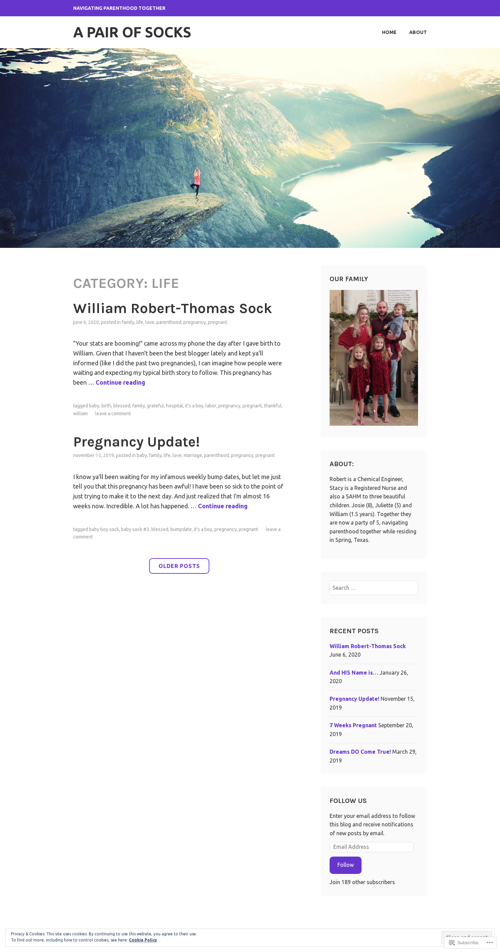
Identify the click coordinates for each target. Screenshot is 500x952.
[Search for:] (374, 588)
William (80, 413)
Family (128, 322)
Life (139, 322)
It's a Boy (194, 405)
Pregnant (217, 322)
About (418, 32)
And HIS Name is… (354, 673)
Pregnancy (194, 322)
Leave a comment (113, 413)
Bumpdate (181, 529)
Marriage (193, 455)
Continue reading (120, 382)
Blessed (121, 405)
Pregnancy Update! (136, 441)
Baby (94, 405)
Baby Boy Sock (104, 529)
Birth (106, 405)
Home (389, 32)
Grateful (155, 405)
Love (149, 322)
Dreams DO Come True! (360, 752)
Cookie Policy (143, 940)
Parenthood (168, 322)
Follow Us (348, 801)
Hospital (174, 405)
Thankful (273, 405)
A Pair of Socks (132, 32)
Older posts (179, 566)
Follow (345, 865)
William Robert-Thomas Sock (172, 308)
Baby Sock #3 (135, 529)
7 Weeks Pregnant (353, 725)
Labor (210, 405)
